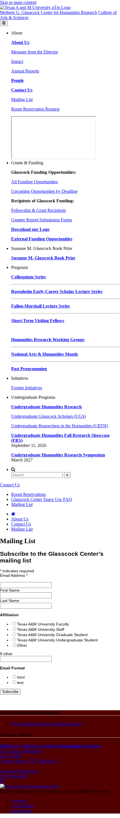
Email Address (14, 575)
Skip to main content (18, 2)
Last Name (9, 600)
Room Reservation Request (35, 109)
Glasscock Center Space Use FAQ (41, 499)
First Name (10, 590)
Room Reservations (28, 494)
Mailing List (22, 99)
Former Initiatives (26, 387)
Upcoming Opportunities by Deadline (44, 191)
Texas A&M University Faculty (43, 624)
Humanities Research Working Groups (48, 339)
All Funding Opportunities (34, 181)
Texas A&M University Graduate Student (52, 634)
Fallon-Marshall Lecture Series (40, 306)
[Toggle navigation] (4, 23)
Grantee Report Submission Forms (41, 219)
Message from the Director (34, 52)
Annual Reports (25, 71)
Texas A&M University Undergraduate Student (57, 640)
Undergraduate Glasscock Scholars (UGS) (48, 416)
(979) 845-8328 (14, 776)
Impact (17, 61)
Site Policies (22, 810)
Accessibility (22, 805)
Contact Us (10, 484)
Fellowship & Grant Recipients (38, 210)
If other (6, 653)
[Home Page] (13, 514)
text (20, 682)
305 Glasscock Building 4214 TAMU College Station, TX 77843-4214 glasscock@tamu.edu (50, 759)
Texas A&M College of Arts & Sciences (46, 723)
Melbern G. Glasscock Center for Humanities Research (48, 12)
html (21, 677)
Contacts (19, 800)
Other (22, 645)
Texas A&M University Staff (40, 629)
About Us (19, 519)
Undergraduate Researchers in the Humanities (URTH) (59, 425)
